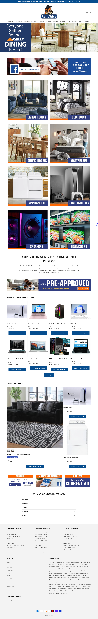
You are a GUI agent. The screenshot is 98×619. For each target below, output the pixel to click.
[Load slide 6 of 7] (52, 54)
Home (8, 562)
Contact (9, 583)
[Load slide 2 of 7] (42, 54)
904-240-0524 (41, 538)
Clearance (9, 578)
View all (49, 375)
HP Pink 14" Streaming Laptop (34, 323)
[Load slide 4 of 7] (47, 54)
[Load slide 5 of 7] (49, 54)
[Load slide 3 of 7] (45, 54)
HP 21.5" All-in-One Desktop (77, 323)
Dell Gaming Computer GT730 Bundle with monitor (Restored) (58, 359)
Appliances (9, 567)
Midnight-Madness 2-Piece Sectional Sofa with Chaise (18, 454)
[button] (8, 12)
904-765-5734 (69, 538)
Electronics (10, 570)
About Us (9, 581)
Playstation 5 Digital (11, 323)
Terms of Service (11, 586)
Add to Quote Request (17, 333)
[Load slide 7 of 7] (54, 54)
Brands (8, 575)
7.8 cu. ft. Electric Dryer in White (70, 457)
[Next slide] (57, 54)
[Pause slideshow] (61, 54)
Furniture (9, 564)
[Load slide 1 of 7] (40, 54)
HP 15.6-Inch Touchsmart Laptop (78, 358)
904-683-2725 (12, 538)
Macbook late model (32, 358)
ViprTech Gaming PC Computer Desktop (57, 323)
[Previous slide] (36, 54)
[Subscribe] (32, 601)
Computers (9, 573)
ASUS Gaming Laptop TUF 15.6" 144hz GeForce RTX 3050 (15, 359)
